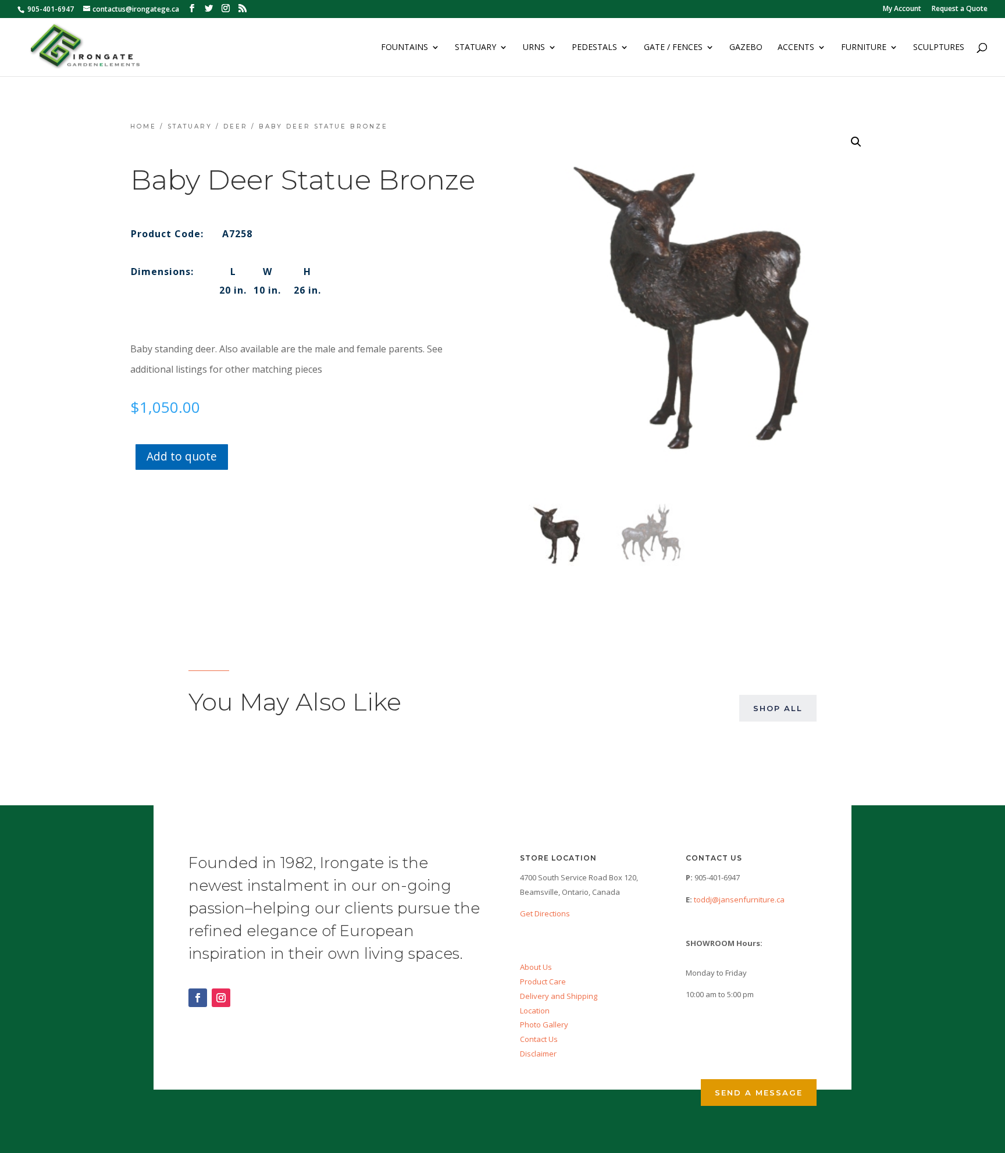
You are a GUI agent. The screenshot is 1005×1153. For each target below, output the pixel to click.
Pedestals (594, 47)
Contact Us (539, 1039)
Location (535, 1010)
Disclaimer (538, 1053)
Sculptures (938, 47)
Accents (796, 47)
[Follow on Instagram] (221, 997)
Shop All (778, 708)
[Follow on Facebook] (197, 997)
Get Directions (545, 913)
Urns (534, 47)
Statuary (475, 47)
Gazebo (745, 47)
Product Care (543, 981)
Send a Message (759, 1092)
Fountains (404, 47)
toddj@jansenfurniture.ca (739, 899)
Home (143, 126)
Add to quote (182, 456)
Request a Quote (960, 9)
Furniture (863, 47)
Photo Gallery (544, 1024)
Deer (235, 126)
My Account (902, 9)
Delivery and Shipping (558, 996)
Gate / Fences (673, 47)
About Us (536, 967)
